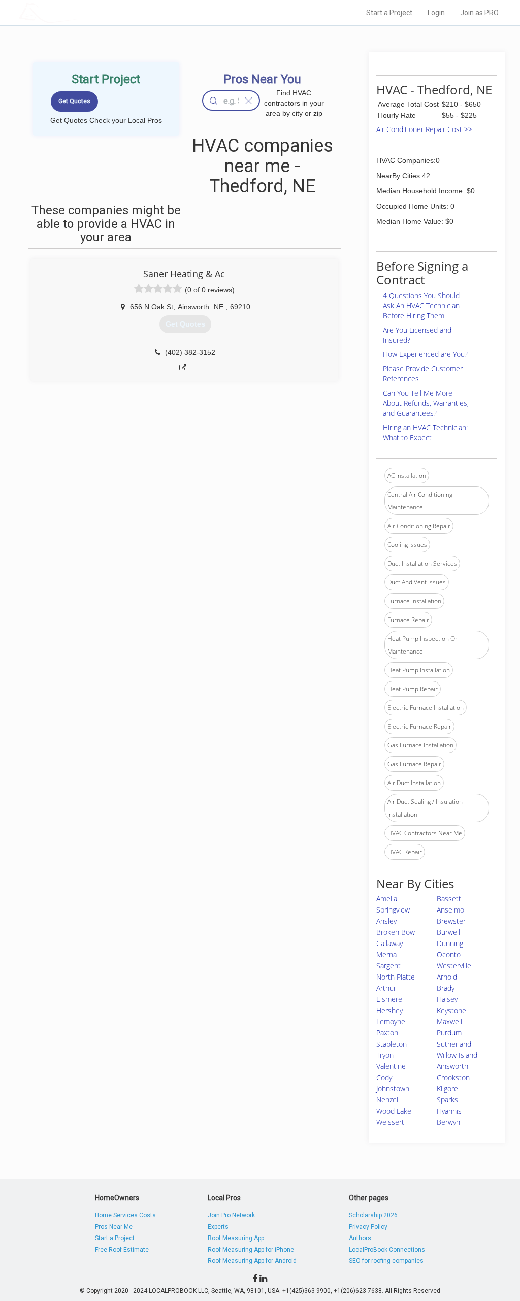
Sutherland (454, 1044)
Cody (384, 1077)
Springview (393, 910)
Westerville (454, 965)
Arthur (386, 988)
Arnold (447, 977)
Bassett (449, 898)
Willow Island (457, 1055)
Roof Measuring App (236, 1238)
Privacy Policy (368, 1226)
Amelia (386, 898)
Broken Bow (395, 932)
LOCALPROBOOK (77, 12)
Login (436, 13)
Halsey (447, 999)
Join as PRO (479, 13)
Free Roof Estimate (122, 1249)
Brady (445, 988)
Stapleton (391, 1044)
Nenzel (387, 1099)
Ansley (386, 921)
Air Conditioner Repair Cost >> (424, 129)
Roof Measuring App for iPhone (251, 1249)
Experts (218, 1226)
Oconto (449, 954)
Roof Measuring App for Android (252, 1260)
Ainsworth (452, 1066)
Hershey (389, 1010)
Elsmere (389, 999)
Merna (386, 954)
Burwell (448, 932)
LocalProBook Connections (387, 1249)
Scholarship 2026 (373, 1215)
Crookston (453, 1077)
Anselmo (450, 910)
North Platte (395, 977)
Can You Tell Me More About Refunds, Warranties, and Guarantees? (426, 403)
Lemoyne (390, 1021)
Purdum (449, 1032)
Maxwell (449, 1021)
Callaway (389, 943)
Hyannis (449, 1111)
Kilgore (447, 1088)
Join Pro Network (231, 1215)
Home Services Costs (125, 1215)
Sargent (388, 965)
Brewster (451, 921)
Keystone (451, 1010)
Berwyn (448, 1122)
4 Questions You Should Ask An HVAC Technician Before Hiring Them (421, 305)
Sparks (447, 1099)
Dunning (450, 943)
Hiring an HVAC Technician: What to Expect (425, 432)
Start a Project (389, 13)
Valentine (391, 1066)
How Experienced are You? (425, 354)
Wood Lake (393, 1111)
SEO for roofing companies (386, 1260)
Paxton (387, 1032)
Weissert (390, 1122)
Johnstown (392, 1088)
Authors (360, 1238)
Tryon (385, 1055)
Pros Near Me (114, 1226)
